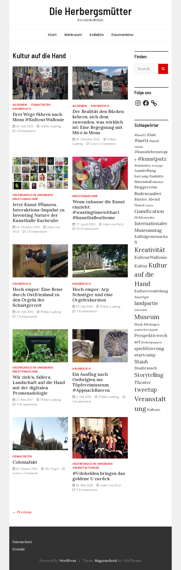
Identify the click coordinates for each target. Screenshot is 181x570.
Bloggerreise (146, 187)
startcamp (145, 354)
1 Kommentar (26, 131)
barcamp (141, 176)
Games (149, 205)
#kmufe (138, 147)
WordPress (67, 561)
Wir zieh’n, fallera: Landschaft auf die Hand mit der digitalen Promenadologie (39, 385)
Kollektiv (97, 34)
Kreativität (149, 250)
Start (52, 34)
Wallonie (153, 410)
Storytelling (148, 375)
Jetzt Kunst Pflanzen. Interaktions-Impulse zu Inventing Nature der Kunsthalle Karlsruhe (39, 212)
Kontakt (19, 549)
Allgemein (20, 105)
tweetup (145, 389)
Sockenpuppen (151, 342)
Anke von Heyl (113, 224)
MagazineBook (106, 561)
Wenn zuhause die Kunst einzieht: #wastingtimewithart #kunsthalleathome (98, 209)
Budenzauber (148, 193)
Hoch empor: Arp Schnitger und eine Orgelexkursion (92, 294)
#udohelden (142, 165)
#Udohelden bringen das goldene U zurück (98, 475)
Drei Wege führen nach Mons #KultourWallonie (38, 116)
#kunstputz (152, 158)
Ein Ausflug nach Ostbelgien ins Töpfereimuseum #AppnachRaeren (91, 382)
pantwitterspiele (146, 330)
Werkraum (73, 34)
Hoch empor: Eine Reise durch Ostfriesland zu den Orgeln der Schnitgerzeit (38, 297)
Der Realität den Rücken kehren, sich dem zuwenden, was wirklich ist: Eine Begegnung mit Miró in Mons (98, 122)
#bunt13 (140, 135)
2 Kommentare (36, 231)
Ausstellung (145, 170)
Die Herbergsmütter (90, 10)
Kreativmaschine (25, 199)
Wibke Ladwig (51, 126)
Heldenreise (144, 217)
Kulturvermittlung (151, 291)
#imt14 (141, 140)
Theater (142, 382)
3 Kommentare (87, 311)
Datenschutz (22, 542)
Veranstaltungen (85, 468)
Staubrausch (145, 368)
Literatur (140, 310)
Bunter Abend (147, 199)
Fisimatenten (40, 105)
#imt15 (154, 141)
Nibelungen (151, 324)
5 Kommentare (87, 490)
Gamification (149, 211)
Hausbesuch (22, 109)
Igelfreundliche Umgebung (33, 195)
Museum (146, 317)
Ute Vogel (52, 469)
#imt (151, 134)
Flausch (139, 205)
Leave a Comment (103, 144)
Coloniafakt (25, 462)
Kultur (140, 266)
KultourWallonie (150, 257)
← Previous (22, 512)
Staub (141, 361)
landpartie (146, 303)
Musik (138, 324)
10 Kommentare (88, 229)
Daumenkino (122, 34)
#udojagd (157, 165)
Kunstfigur (141, 297)
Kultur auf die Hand (150, 274)
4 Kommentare (27, 404)
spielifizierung (149, 348)
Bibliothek (158, 182)
